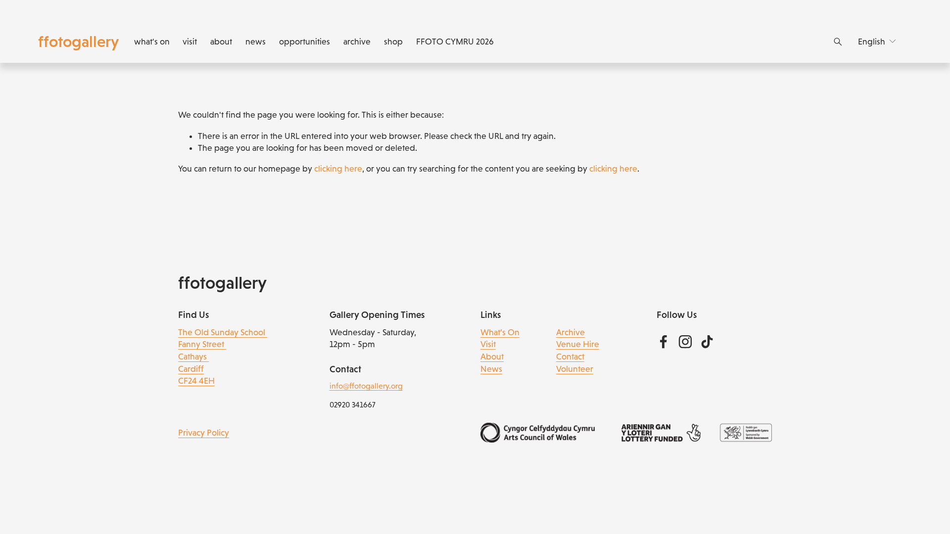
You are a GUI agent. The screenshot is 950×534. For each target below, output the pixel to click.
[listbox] (877, 41)
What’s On (500, 332)
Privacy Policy (203, 433)
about (221, 41)
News (491, 369)
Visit (488, 344)
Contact (570, 356)
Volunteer (574, 369)
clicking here (338, 169)
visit (190, 41)
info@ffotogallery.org (366, 386)
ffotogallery (78, 41)
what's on (152, 41)
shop (393, 41)
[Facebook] (663, 342)
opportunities (304, 41)
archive (357, 41)
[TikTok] (707, 342)
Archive (570, 332)
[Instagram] (685, 342)
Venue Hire (577, 344)
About (492, 356)
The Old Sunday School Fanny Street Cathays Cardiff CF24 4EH (222, 356)
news (255, 41)
